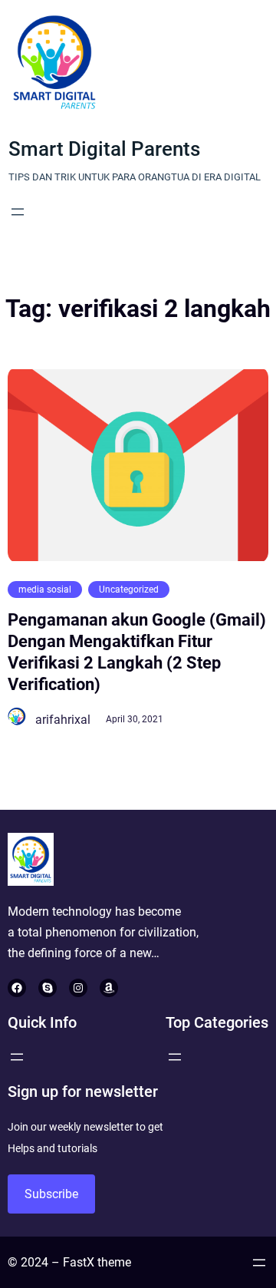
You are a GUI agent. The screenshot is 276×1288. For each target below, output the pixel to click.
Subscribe (51, 1194)
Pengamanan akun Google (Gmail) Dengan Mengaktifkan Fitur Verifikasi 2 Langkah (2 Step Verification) (137, 652)
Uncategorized (129, 589)
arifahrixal (62, 719)
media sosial (44, 589)
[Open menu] (17, 212)
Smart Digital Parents (104, 148)
